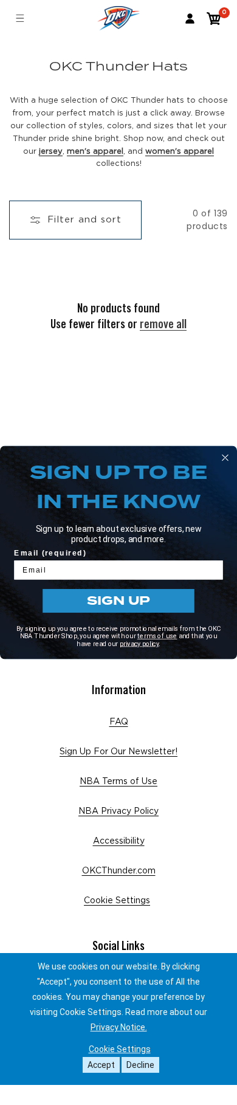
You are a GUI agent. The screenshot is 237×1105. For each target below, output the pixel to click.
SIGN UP (119, 600)
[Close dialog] (225, 457)
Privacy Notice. (119, 1027)
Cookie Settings (117, 901)
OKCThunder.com (119, 871)
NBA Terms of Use (118, 781)
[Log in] (190, 18)
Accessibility (119, 841)
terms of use (157, 635)
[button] (214, 18)
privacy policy (139, 643)
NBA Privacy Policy (118, 811)
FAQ (118, 722)
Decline (140, 1065)
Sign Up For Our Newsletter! (118, 752)
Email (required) (50, 553)
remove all (163, 324)
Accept (101, 1065)
